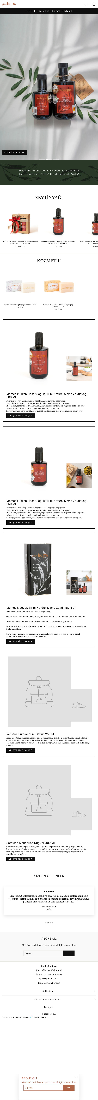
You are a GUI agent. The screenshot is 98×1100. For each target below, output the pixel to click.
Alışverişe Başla (20, 416)
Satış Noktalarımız (48, 999)
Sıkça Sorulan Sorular (49, 983)
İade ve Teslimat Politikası (49, 974)
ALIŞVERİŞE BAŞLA (20, 523)
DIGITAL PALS (39, 1017)
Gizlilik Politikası (49, 966)
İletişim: (48, 991)
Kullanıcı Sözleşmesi (49, 979)
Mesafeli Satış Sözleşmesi (49, 970)
